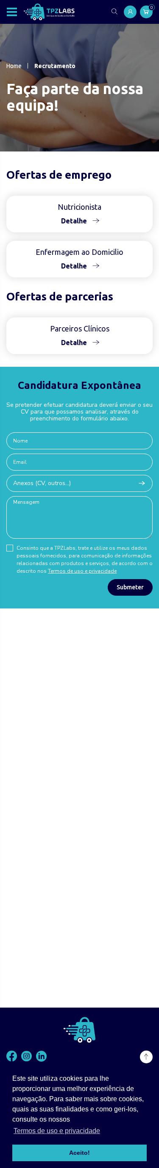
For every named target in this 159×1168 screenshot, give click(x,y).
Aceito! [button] (79, 1152)
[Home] (49, 11)
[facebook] (11, 1057)
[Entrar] (130, 12)
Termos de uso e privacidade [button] (57, 1130)
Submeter (130, 587)
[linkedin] (41, 1057)
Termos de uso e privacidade (82, 571)
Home (14, 66)
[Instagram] (26, 1057)
